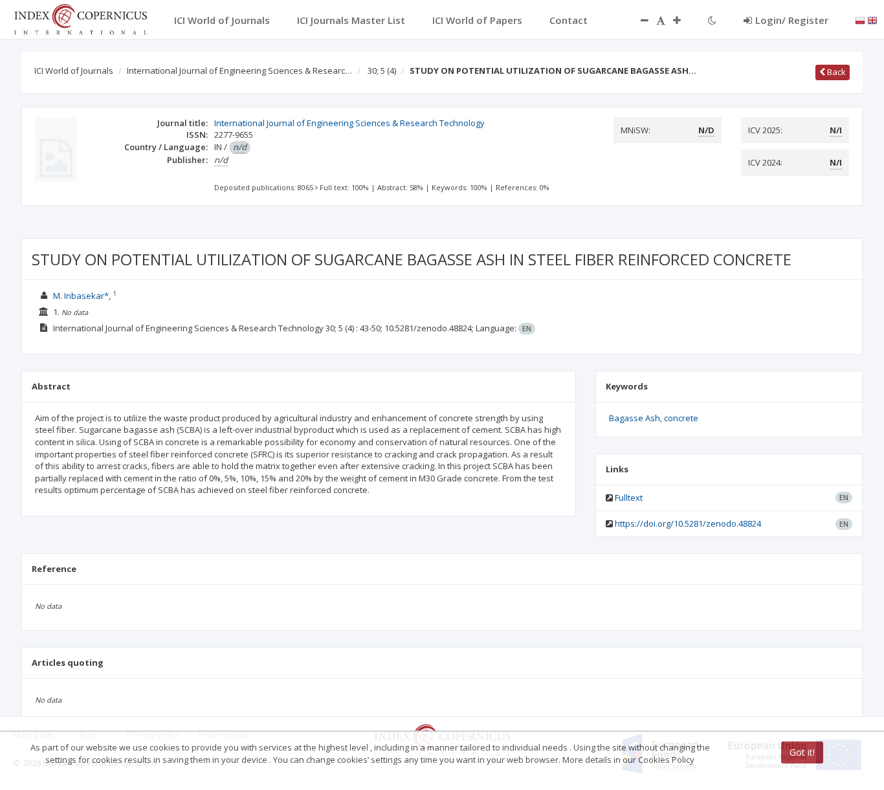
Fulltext (629, 497)
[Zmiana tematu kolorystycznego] (712, 20)
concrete (681, 418)
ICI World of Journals (73, 70)
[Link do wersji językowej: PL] (860, 19)
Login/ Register (791, 20)
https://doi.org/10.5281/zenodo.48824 (688, 523)
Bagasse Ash (634, 418)
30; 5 (382, 70)
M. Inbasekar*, (83, 296)
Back (835, 72)
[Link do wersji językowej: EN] (872, 19)
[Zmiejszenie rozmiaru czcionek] (638, 20)
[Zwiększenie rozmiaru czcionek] (683, 20)
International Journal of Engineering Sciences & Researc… (239, 70)
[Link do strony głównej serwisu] (80, 18)
